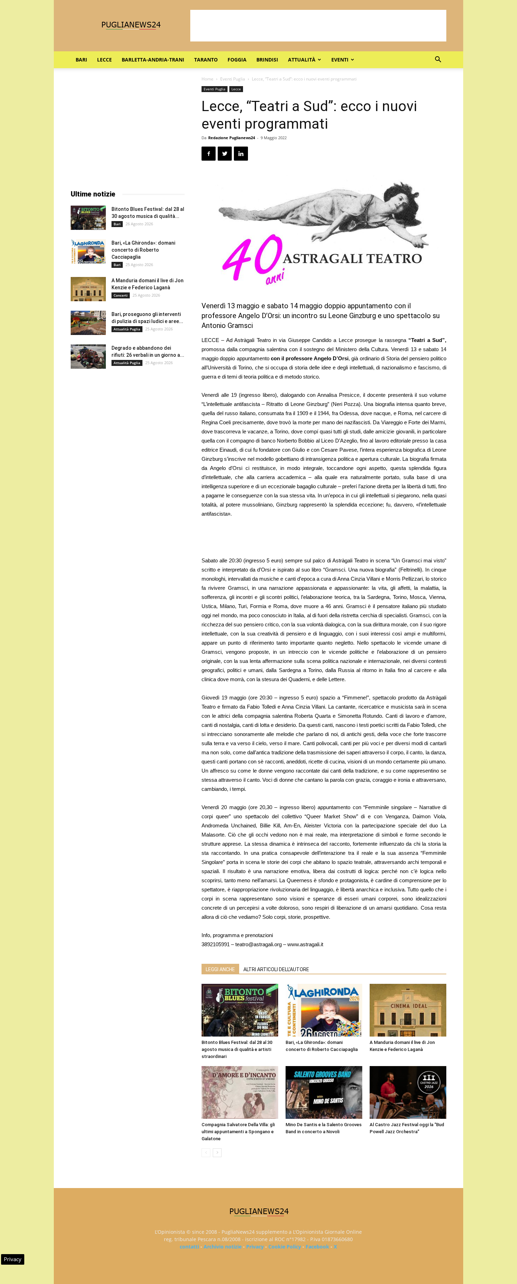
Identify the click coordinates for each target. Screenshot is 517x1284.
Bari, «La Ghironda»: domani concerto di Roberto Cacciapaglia (143, 250)
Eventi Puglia (232, 79)
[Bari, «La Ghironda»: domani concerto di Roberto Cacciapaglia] (324, 1010)
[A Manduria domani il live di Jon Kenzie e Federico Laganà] (408, 1010)
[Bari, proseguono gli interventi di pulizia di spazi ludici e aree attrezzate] (88, 323)
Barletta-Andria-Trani (153, 59)
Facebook (317, 1246)
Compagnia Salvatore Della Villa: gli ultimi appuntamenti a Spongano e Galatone (238, 1131)
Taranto (206, 59)
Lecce (104, 59)
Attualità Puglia (127, 329)
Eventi (340, 59)
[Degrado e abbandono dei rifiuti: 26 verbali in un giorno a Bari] (88, 356)
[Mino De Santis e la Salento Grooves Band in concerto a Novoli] (324, 1092)
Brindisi (267, 59)
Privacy (255, 1246)
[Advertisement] (318, 25)
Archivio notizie (223, 1246)
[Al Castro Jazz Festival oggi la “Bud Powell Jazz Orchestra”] (408, 1092)
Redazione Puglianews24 (231, 137)
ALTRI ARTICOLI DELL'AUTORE (276, 969)
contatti (189, 1246)
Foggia (237, 59)
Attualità (301, 59)
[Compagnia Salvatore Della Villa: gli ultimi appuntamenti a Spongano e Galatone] (240, 1092)
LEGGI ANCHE (220, 969)
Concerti (121, 295)
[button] (437, 60)
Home (207, 79)
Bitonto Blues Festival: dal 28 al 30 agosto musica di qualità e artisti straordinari (237, 1049)
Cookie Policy (284, 1246)
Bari (81, 59)
